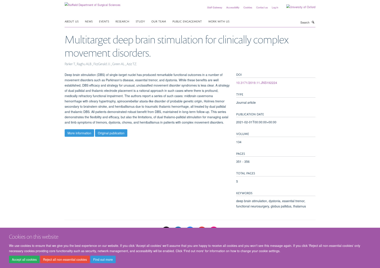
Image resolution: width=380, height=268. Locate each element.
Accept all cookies (24, 259)
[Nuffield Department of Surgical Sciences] (93, 3)
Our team (158, 21)
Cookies (247, 7)
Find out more (103, 259)
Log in (275, 7)
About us (72, 21)
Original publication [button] (111, 133)
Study (140, 21)
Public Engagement (187, 21)
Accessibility (232, 7)
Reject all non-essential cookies (65, 259)
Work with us (218, 21)
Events (104, 21)
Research (122, 21)
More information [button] (79, 133)
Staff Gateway (214, 7)
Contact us (262, 7)
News (89, 21)
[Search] (313, 22)
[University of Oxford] (297, 7)
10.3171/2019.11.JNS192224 (256, 82)
